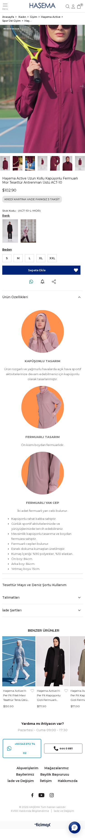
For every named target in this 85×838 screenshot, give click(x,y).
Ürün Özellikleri (15, 297)
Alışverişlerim (27, 768)
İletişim (46, 781)
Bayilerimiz (25, 774)
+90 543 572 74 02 (25, 748)
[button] (4, 28)
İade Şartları (12, 610)
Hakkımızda (68, 781)
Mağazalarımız (56, 768)
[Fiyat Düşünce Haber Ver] (42, 281)
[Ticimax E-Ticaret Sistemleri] (42, 825)
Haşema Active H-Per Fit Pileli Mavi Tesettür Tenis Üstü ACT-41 (15, 695)
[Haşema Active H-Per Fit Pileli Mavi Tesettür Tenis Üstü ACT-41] (19, 661)
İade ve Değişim (20, 781)
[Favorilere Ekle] (75, 270)
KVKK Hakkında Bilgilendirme (30, 810)
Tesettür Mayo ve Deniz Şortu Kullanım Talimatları (34, 591)
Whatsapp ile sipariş (31, 281)
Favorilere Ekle (32, 695)
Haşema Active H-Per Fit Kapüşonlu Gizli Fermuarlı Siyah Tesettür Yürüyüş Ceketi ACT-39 (49, 695)
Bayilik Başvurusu (54, 774)
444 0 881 (66, 748)
